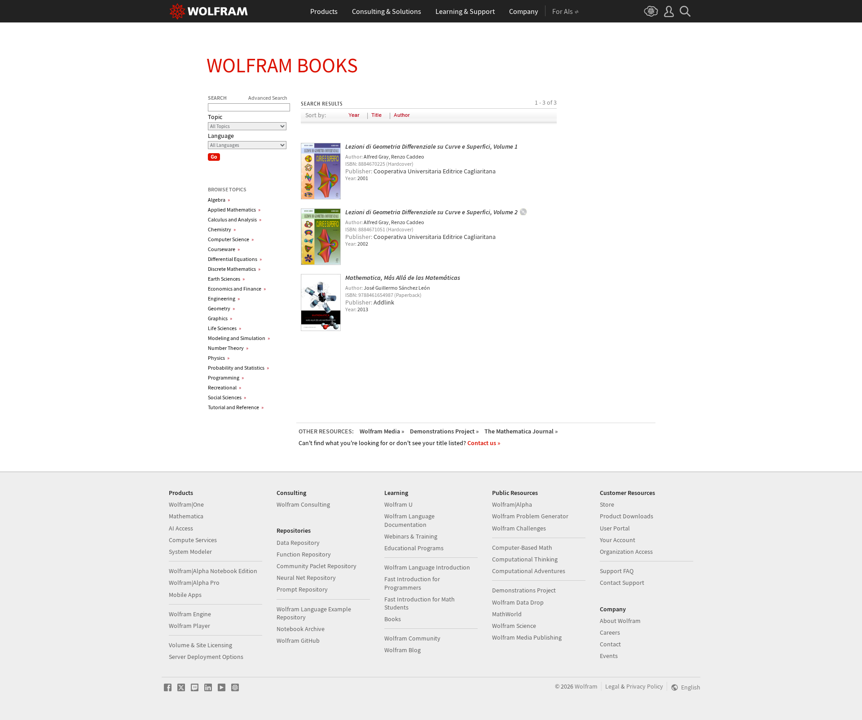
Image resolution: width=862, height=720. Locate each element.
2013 (362, 309)
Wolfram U (398, 504)
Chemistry (222, 229)
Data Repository (298, 543)
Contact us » (483, 443)
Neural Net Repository (306, 578)
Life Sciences (224, 328)
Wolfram (586, 686)
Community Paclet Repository (316, 566)
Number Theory (228, 348)
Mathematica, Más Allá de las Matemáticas (402, 278)
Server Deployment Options (206, 657)
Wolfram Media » (382, 431)
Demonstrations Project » (444, 431)
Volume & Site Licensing (200, 645)
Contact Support (622, 583)
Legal (612, 686)
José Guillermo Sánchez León (397, 287)
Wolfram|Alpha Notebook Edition (213, 571)
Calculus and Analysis (234, 219)
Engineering (224, 298)
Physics (218, 357)
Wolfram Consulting (303, 504)
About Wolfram (620, 621)
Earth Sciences (226, 278)
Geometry (221, 308)
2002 (362, 243)
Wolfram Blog (402, 650)
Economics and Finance (237, 288)
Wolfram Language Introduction (427, 567)
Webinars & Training (410, 536)
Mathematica (186, 516)
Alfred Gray (376, 156)
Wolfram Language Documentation (409, 520)
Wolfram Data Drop (518, 602)
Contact (610, 644)
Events (609, 656)
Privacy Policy (644, 686)
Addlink (384, 302)
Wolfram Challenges (519, 528)
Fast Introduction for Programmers (412, 583)
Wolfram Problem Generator (530, 516)
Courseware (224, 249)
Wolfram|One (186, 504)
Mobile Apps (185, 595)
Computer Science (231, 239)
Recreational (224, 387)
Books (392, 619)
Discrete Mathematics (234, 268)
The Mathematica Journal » (521, 431)
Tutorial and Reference (236, 407)
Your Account (617, 540)
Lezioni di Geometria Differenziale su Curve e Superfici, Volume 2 (431, 212)
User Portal (615, 528)
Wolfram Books (282, 65)
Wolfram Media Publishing (527, 637)
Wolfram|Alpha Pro (194, 583)
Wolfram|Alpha (512, 504)
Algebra (219, 199)
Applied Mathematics (234, 209)
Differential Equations (235, 259)
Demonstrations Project (524, 590)
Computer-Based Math (522, 547)
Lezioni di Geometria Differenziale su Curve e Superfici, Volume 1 (431, 146)
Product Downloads (626, 516)
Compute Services (193, 540)
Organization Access (626, 552)
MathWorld (507, 614)
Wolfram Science (514, 626)
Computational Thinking (525, 559)
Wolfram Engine (190, 614)
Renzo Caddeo (407, 156)
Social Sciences (227, 397)
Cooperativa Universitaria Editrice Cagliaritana (435, 171)
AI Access (181, 528)
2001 (362, 178)
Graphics (220, 318)
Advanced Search (267, 97)
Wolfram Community (412, 638)
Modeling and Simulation (239, 338)
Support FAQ (616, 571)
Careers (610, 632)
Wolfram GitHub (298, 640)
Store (607, 504)
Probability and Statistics (238, 367)
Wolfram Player (189, 626)
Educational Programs (414, 548)
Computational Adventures (528, 571)
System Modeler (190, 552)
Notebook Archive (301, 629)
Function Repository (304, 554)
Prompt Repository (302, 589)
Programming (226, 377)
